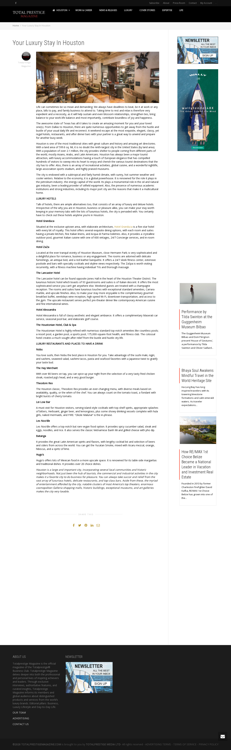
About (166, 3)
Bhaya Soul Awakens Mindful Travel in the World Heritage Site (197, 375)
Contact (193, 3)
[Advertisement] (197, 218)
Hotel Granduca (123, 226)
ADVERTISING (21, 718)
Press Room (179, 3)
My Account (206, 3)
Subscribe (154, 3)
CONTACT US (21, 724)
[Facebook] (16, 3)
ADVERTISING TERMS (158, 744)
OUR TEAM (19, 712)
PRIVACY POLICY (208, 744)
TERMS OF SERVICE (184, 744)
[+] (198, 293)
